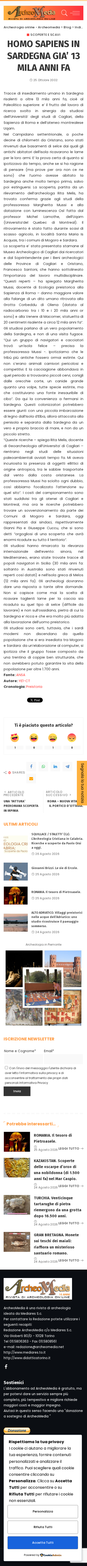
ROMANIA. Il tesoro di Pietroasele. (56, 892)
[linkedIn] (55, 766)
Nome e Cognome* (20, 1051)
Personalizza (43, 1511)
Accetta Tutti (42, 1542)
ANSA (20, 674)
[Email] (31, 778)
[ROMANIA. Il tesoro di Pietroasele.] (16, 896)
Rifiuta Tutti (43, 1527)
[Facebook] (31, 766)
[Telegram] (67, 766)
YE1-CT (24, 680)
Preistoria (34, 686)
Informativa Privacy (33, 1083)
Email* (49, 1051)
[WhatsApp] (43, 766)
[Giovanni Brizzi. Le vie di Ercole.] (16, 872)
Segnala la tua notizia (82, 783)
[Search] (63, 13)
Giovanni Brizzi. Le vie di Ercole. (54, 868)
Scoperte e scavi (45, 34)
